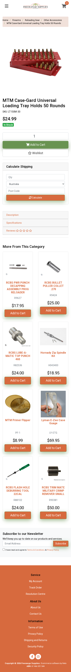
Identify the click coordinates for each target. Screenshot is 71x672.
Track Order (35, 587)
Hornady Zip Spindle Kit (53, 354)
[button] (35, 153)
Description (12, 215)
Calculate (36, 197)
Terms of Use (35, 627)
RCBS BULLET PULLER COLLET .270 (53, 286)
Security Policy (35, 646)
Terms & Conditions (36, 550)
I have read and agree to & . (32, 550)
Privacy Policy (53, 550)
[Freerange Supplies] (35, 6)
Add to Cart (37, 144)
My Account (35, 581)
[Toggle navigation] (7, 6)
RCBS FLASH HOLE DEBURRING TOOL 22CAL (18, 491)
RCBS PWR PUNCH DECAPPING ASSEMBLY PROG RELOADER (17, 287)
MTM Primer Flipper (17, 420)
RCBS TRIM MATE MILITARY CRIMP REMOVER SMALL (53, 491)
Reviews (11, 230)
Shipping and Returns (35, 640)
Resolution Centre (35, 594)
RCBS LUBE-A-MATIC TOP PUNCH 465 (18, 356)
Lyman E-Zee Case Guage (53, 422)
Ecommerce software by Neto (53, 663)
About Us (35, 607)
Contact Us (36, 613)
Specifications (14, 222)
